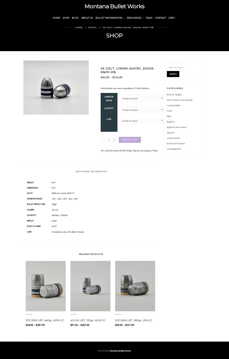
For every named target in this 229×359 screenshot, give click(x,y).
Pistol (92, 27)
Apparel (170, 132)
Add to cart (130, 140)
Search (173, 74)
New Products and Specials (180, 100)
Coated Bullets (174, 105)
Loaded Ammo (173, 138)
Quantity (109, 108)
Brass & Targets (174, 94)
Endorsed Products (176, 143)
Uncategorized (174, 148)
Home (79, 27)
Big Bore (171, 121)
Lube (109, 119)
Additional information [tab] (91, 171)
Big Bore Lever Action (177, 127)
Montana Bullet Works (120, 350)
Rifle (169, 116)
